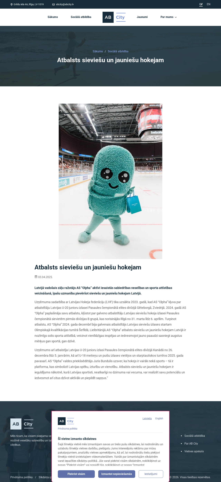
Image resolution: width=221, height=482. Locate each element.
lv (201, 4)
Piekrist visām (76, 474)
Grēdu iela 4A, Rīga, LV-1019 (29, 4)
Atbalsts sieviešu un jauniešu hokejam (110, 60)
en (208, 4)
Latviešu (147, 418)
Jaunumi (142, 17)
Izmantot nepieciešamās (116, 474)
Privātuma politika (67, 428)
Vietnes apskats (194, 451)
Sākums (53, 17)
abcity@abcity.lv (65, 4)
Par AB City (191, 443)
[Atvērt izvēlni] (176, 17)
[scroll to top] (214, 478)
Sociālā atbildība (81, 17)
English (159, 418)
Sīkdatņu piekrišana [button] (51, 477)
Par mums (167, 17)
